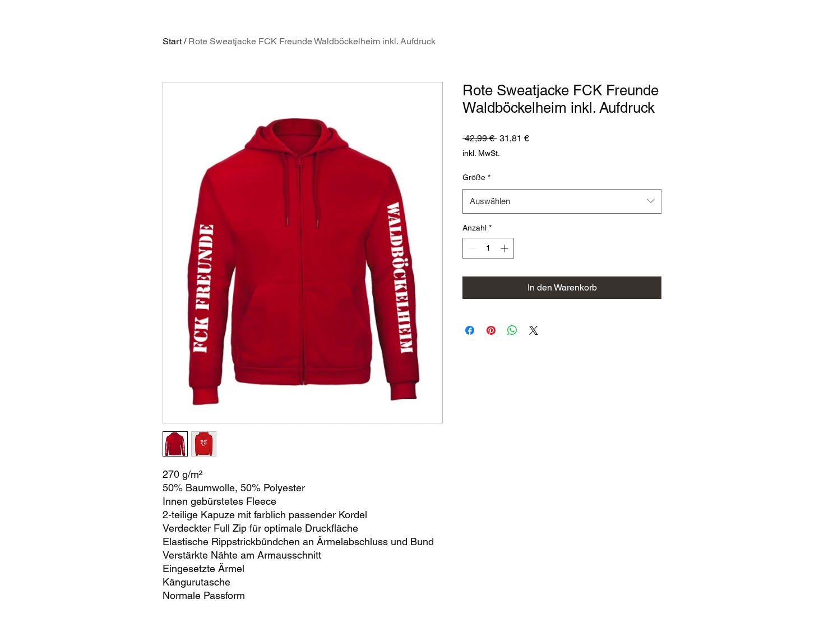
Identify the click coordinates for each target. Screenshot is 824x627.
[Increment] (505, 248)
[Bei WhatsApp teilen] (512, 330)
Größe (476, 177)
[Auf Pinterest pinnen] (491, 330)
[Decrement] (471, 248)
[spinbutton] (488, 248)
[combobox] (561, 201)
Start (172, 41)
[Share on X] (533, 330)
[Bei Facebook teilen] (469, 330)
